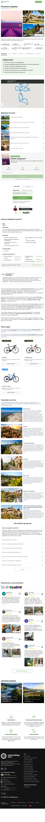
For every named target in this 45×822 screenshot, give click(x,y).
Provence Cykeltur (27, 762)
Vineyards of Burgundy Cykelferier (30, 774)
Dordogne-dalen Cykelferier (29, 776)
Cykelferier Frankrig (5, 803)
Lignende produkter (8, 681)
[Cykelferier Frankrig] (10, 756)
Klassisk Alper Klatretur (28, 761)
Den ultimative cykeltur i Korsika (30, 778)
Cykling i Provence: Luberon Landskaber (32, 781)
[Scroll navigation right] (43, 54)
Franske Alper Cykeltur (28, 766)
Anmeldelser (13, 802)
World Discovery (14, 797)
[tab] (16, 186)
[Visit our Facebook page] (2, 769)
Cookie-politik (24, 805)
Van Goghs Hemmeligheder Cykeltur (31, 771)
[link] (10, 779)
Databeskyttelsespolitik (15, 805)
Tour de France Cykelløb (29, 769)
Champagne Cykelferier (28, 773)
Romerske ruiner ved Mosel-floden (30, 757)
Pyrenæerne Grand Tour (28, 764)
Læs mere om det (5, 603)
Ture (25, 754)
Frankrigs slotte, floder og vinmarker (31, 779)
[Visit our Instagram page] (5, 769)
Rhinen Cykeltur (27, 756)
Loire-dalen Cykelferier (28, 767)
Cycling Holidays (27, 786)
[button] (12, 8)
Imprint (37, 802)
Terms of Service (31, 802)
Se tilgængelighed (22, 197)
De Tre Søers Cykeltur (28, 759)
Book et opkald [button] (26, 209)
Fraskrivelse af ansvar (21, 802)
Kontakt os (38, 1)
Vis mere (22, 569)
